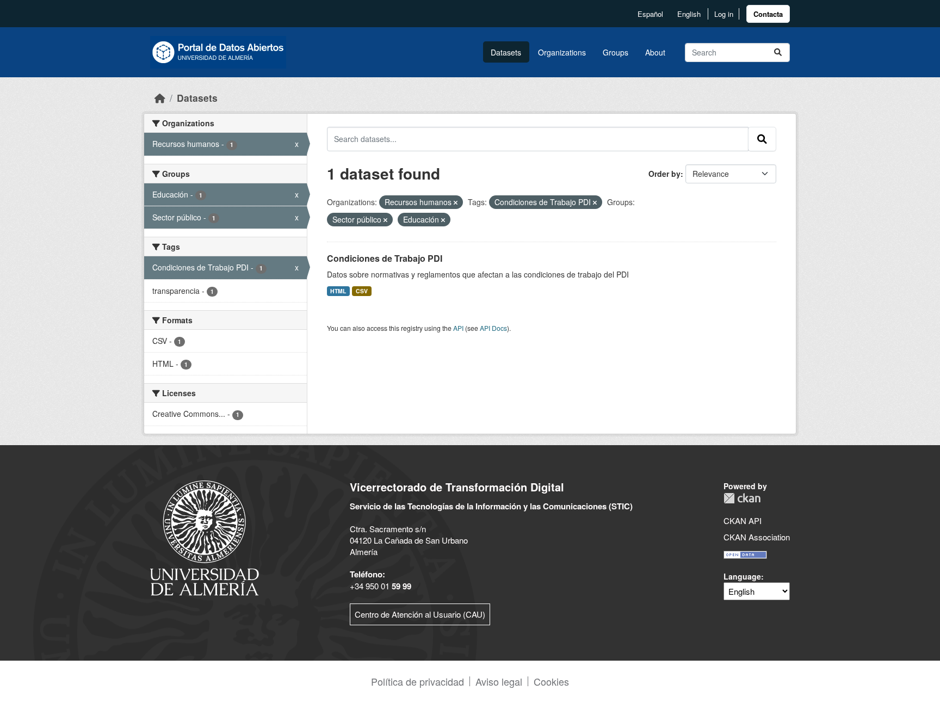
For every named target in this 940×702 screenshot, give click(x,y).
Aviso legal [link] (498, 681)
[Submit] (778, 52)
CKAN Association (756, 537)
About (655, 52)
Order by (664, 173)
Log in (723, 14)
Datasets (506, 52)
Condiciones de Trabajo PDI (384, 258)
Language (742, 576)
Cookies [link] (551, 681)
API (458, 327)
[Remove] (455, 202)
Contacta (768, 14)
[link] (768, 14)
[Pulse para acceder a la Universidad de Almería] (204, 537)
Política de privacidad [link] (417, 681)
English (689, 14)
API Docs (493, 327)
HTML (338, 291)
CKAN (741, 498)
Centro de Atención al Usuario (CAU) (420, 614)
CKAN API (742, 520)
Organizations (562, 52)
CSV (362, 291)
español (650, 14)
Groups (615, 52)
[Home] (159, 97)
